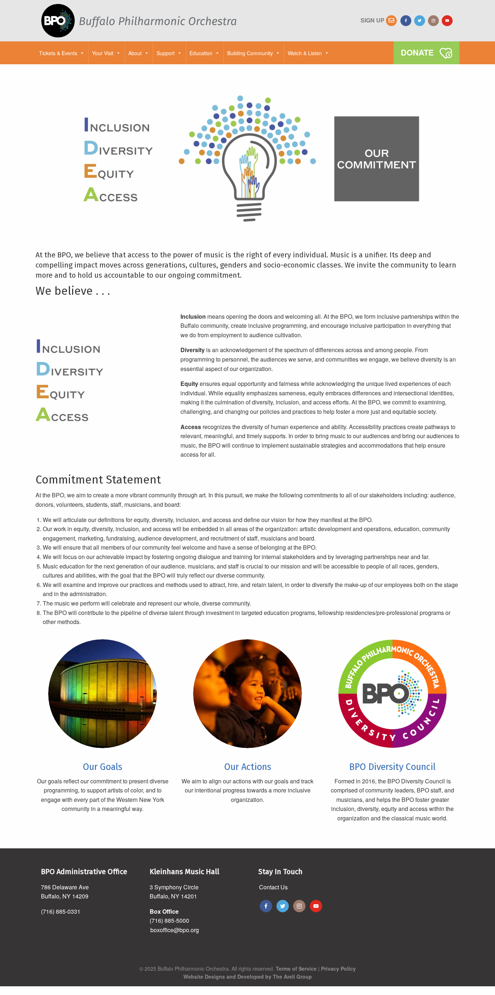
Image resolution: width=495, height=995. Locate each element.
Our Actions (247, 767)
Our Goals (102, 767)
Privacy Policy (338, 968)
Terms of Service (296, 968)
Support (166, 53)
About (135, 53)
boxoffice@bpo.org (174, 930)
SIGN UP (373, 20)
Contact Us (273, 887)
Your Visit (102, 53)
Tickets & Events (58, 53)
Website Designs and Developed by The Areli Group (247, 976)
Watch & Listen (305, 53)
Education (201, 53)
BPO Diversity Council (392, 767)
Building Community (250, 53)
